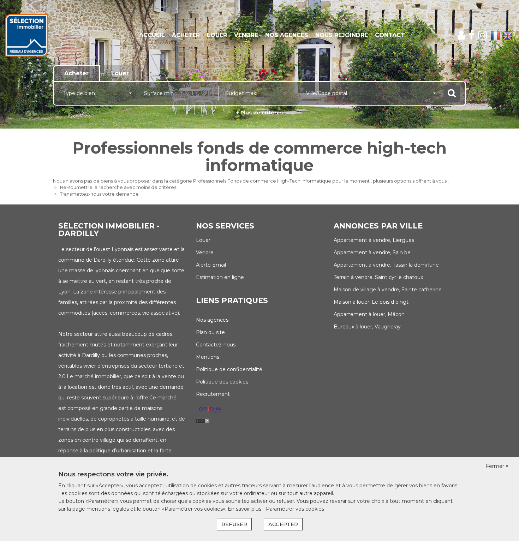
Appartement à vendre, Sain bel (373, 252)
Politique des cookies (222, 382)
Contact (390, 35)
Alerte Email (211, 265)
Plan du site (210, 332)
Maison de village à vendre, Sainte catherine (388, 289)
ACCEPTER (283, 524)
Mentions (207, 357)
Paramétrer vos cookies (295, 509)
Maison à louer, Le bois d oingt (371, 302)
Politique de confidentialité (229, 369)
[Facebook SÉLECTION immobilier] (472, 35)
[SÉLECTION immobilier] (46, 35)
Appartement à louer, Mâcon (369, 314)
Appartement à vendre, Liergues (374, 240)
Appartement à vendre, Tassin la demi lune (386, 265)
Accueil (152, 35)
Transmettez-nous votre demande (99, 194)
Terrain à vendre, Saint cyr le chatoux (378, 277)
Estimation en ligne (220, 277)
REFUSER (234, 524)
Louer (217, 35)
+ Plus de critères (259, 112)
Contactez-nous (215, 344)
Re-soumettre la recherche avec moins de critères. (118, 187)
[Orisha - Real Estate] (210, 409)
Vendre (246, 35)
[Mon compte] (461, 35)
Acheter (186, 35)
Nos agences (286, 35)
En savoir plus (245, 509)
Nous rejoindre (341, 35)
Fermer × (497, 466)
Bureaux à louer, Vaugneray (367, 326)
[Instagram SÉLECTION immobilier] (482, 35)
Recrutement (213, 394)
